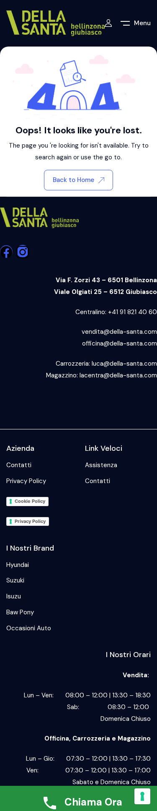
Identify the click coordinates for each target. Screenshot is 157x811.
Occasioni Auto (28, 628)
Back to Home (73, 180)
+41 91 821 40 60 (132, 312)
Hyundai (17, 565)
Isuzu (13, 596)
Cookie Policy (30, 501)
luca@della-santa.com (124, 363)
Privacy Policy (26, 481)
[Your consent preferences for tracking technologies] (142, 796)
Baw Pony (20, 612)
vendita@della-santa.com (119, 332)
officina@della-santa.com (119, 343)
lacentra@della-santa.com (118, 375)
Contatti (18, 465)
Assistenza (101, 465)
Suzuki (15, 580)
